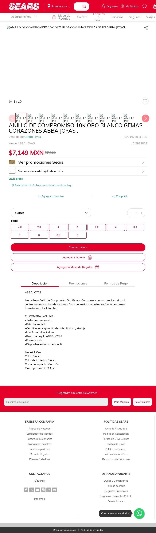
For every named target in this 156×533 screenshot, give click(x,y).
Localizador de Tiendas (39, 433)
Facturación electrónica (39, 438)
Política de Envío (116, 443)
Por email (39, 498)
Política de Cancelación (116, 433)
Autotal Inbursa (115, 501)
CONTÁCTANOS (39, 474)
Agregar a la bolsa (74, 257)
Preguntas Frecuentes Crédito (115, 496)
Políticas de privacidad (91, 530)
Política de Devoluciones (116, 438)
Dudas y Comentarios (116, 480)
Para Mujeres (121, 402)
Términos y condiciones (64, 530)
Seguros (135, 17)
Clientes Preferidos (39, 459)
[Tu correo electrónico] (57, 402)
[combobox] (81, 6)
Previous (12, 117)
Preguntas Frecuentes (116, 490)
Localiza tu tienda (99, 17)
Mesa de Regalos (64, 17)
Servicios (117, 17)
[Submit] (85, 6)
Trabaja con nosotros (39, 443)
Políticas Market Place (116, 454)
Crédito (82, 17)
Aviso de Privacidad (116, 428)
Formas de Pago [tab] (116, 283)
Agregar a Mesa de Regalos (74, 267)
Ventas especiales (39, 449)
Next (145, 117)
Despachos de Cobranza (116, 459)
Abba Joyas (33, 137)
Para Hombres (142, 402)
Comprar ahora (78, 247)
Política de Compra (116, 449)
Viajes (150, 17)
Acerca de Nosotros (39, 428)
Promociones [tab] (78, 283)
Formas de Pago (116, 485)
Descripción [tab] (40, 283)
